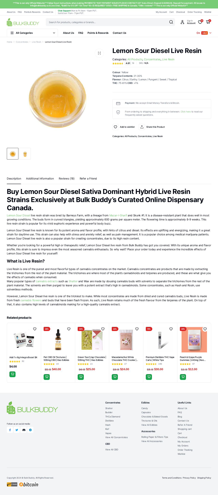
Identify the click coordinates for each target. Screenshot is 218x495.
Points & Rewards (32, 12)
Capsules (146, 412)
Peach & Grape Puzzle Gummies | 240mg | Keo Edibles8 (192, 360)
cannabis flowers (30, 300)
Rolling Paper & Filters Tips (154, 437)
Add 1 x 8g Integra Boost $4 (23, 357)
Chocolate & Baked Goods (154, 416)
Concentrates (22, 42)
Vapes (108, 433)
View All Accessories (151, 441)
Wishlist (207, 12)
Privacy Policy (189, 477)
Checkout (180, 12)
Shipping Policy (204, 477)
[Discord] (23, 430)
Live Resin (36, 42)
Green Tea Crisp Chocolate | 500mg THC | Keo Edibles (92, 358)
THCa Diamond (112, 416)
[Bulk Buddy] (23, 22)
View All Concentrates (116, 437)
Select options (149, 377)
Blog (180, 416)
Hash (108, 425)
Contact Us (48, 12)
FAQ (19, 12)
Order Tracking (195, 12)
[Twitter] (17, 430)
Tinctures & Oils (149, 420)
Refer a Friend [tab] (88, 178)
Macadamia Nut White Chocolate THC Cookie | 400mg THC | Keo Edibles (124, 360)
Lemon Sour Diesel (18, 215)
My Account (161, 12)
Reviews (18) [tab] (66, 178)
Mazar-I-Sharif (118, 215)
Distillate (109, 420)
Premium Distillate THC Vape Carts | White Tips (160, 358)
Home (9, 42)
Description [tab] (14, 178)
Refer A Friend (185, 425)
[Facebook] (10, 430)
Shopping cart (185, 429)
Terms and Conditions (172, 477)
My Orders (183, 445)
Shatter (73, 281)
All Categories (24, 32)
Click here (186, 111)
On (202, 32)
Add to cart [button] (12, 374)
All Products (134, 59)
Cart (171, 12)
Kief (107, 429)
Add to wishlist (115, 127)
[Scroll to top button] (210, 487)
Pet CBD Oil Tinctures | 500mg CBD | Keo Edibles (56, 358)
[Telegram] (30, 430)
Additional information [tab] (40, 178)
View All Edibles (149, 425)
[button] (99, 53)
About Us (11, 12)
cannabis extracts (47, 281)
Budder (109, 412)
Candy (144, 408)
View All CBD (111, 449)
